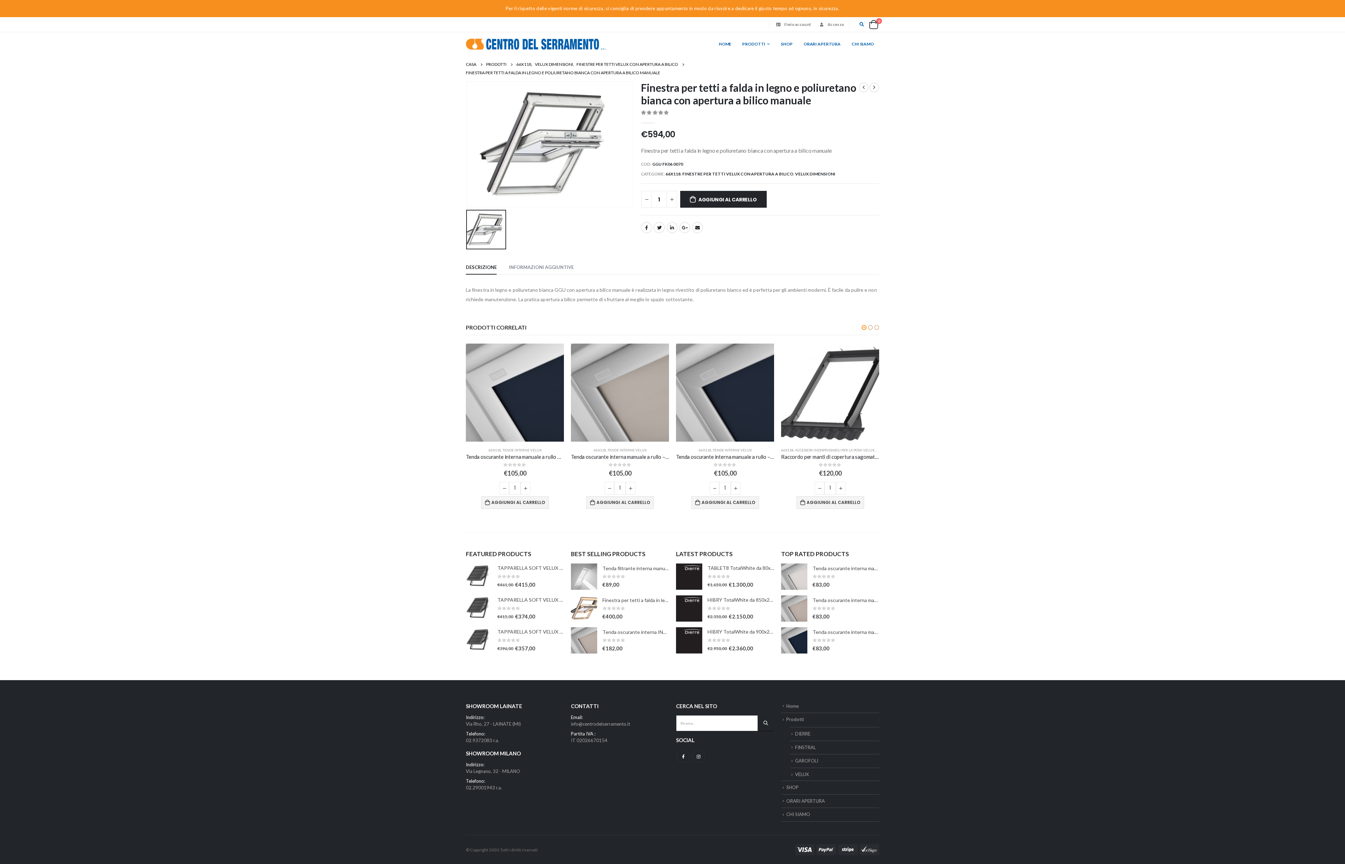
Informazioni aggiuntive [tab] (541, 267)
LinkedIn (672, 227)
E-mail (697, 227)
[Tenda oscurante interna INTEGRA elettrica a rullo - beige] (584, 640)
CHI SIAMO (862, 44)
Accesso (836, 24)
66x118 (673, 174)
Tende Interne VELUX (522, 450)
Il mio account (797, 24)
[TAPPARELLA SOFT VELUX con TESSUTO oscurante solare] (479, 577)
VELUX (802, 774)
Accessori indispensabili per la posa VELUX (834, 450)
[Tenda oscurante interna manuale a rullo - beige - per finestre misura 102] (794, 608)
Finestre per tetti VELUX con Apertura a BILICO (737, 174)
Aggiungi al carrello (727, 199)
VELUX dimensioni (815, 174)
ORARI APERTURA (822, 44)
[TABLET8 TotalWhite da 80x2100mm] (689, 577)
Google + (684, 227)
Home (725, 44)
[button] (864, 327)
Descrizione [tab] (481, 267)
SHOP (787, 44)
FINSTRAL (805, 747)
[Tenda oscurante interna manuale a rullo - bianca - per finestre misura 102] (794, 577)
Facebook (646, 227)
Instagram (698, 756)
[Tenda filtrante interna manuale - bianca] (584, 577)
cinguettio (659, 227)
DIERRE (803, 734)
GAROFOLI (806, 760)
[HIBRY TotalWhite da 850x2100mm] (689, 608)
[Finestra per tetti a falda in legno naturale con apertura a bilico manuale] (584, 608)
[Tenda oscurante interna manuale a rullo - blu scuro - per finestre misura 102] (794, 640)
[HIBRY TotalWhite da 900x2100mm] (689, 640)
